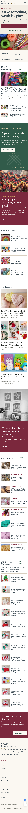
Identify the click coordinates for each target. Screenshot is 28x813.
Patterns (3, 762)
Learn (2, 765)
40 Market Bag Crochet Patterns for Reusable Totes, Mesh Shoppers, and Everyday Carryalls (18, 107)
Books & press (4, 780)
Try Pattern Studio (13, 30)
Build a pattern (8, 149)
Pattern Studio (4, 789)
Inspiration (3, 768)
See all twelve (21, 562)
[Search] (21, 2)
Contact (3, 783)
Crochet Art (4, 771)
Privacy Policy (6, 808)
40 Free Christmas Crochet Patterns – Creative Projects (11, 343)
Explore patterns (14, 26)
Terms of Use (12, 810)
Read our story (20, 733)
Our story (5, 446)
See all (22, 286)
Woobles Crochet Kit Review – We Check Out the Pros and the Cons (13, 376)
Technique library (5, 792)
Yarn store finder (5, 794)
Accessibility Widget (19, 810)
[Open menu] (25, 2)
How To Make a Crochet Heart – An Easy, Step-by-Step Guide (13, 311)
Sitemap (3, 797)
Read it (4, 219)
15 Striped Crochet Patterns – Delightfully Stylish (18, 115)
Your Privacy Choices (14, 808)
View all (20, 68)
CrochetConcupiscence (8, 2)
